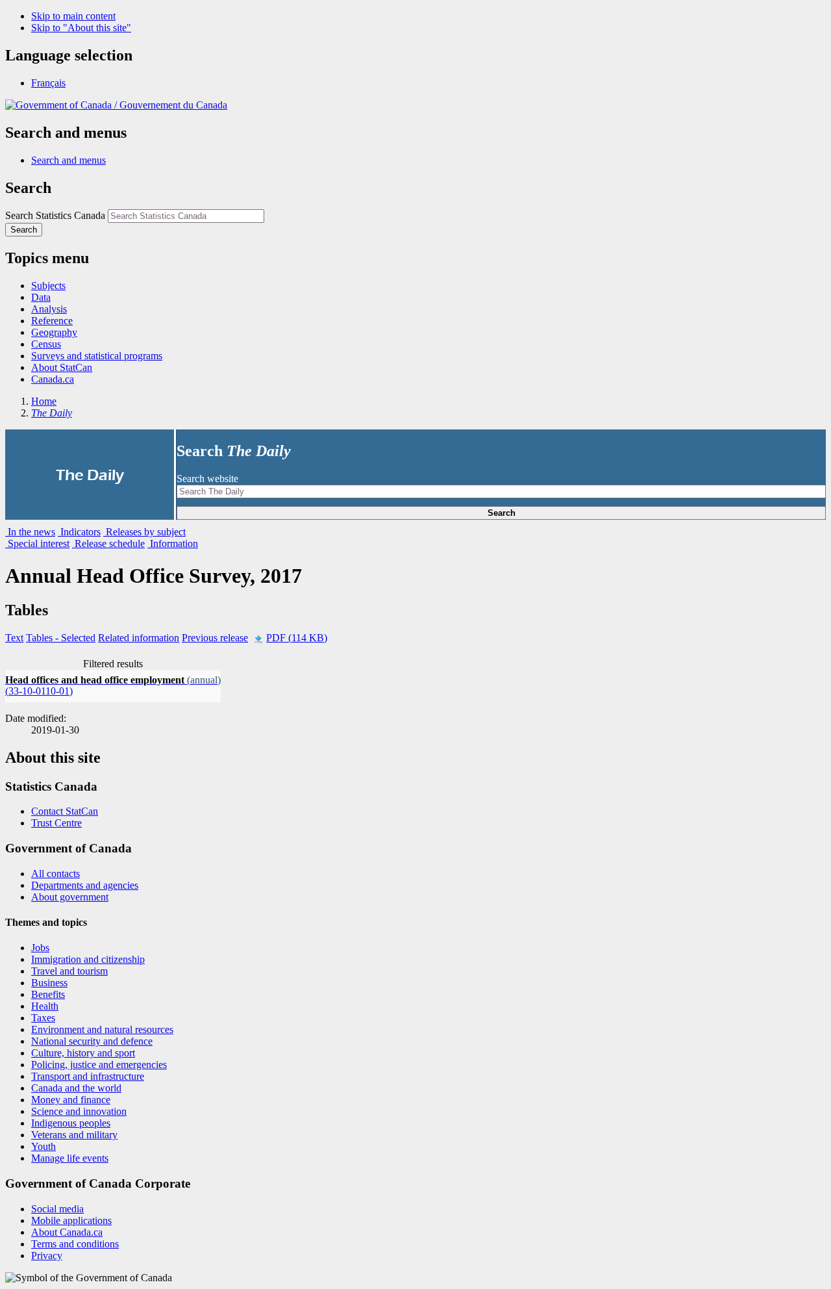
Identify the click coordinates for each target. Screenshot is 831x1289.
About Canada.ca (67, 1232)
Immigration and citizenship (88, 959)
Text (14, 637)
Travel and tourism (69, 970)
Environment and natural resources (102, 1029)
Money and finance (70, 1099)
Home (43, 401)
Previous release (215, 637)
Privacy (46, 1255)
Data (41, 297)
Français (48, 82)
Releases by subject (144, 531)
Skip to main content (73, 15)
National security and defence (92, 1041)
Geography (54, 332)
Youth (43, 1146)
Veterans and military (74, 1134)
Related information (138, 637)
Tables (60, 637)
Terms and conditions (75, 1243)
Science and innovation (79, 1111)
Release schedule (108, 543)
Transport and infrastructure (87, 1076)
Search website (207, 478)
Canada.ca (52, 379)
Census (46, 344)
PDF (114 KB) (296, 637)
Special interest (37, 543)
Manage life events (69, 1158)
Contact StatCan (64, 811)
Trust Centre (56, 822)
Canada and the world (76, 1087)
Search (501, 513)
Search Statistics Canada (55, 215)
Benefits (48, 994)
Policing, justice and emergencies (99, 1064)
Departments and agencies (84, 885)
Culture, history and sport (83, 1052)
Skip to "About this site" (81, 27)
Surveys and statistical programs (96, 355)
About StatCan (61, 367)
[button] (68, 160)
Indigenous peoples (70, 1123)
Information (172, 543)
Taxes (43, 1017)
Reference (52, 320)
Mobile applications (71, 1220)
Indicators (79, 531)
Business (49, 982)
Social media (57, 1208)
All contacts (55, 873)
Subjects (48, 285)
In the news (30, 531)
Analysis (49, 308)
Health (44, 1006)
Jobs (40, 947)
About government (69, 896)
